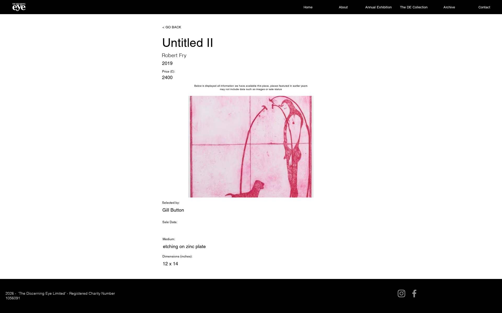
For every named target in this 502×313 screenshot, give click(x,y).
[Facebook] (414, 293)
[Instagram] (401, 293)
